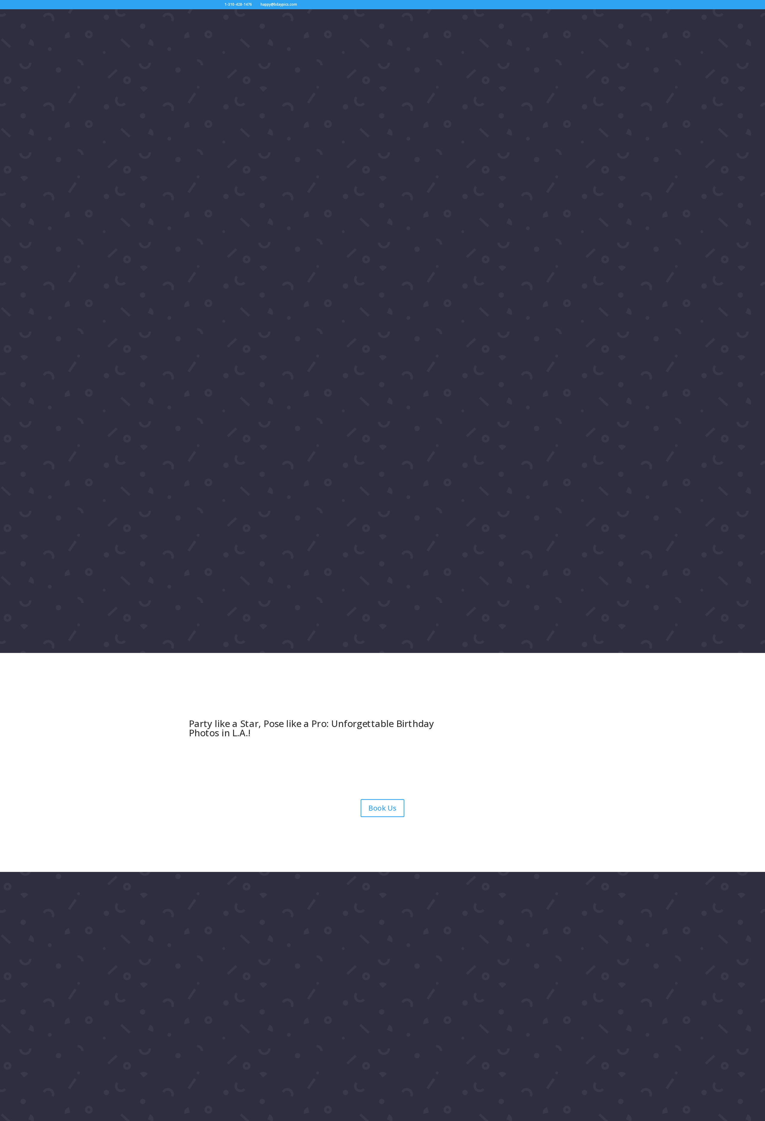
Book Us (382, 808)
